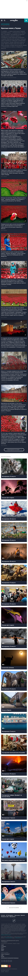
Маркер (2, 949)
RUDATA (2, 956)
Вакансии (23, 915)
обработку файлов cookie (6, 934)
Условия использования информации (9, 968)
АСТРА (2, 950)
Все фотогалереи (14, 907)
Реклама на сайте (5, 916)
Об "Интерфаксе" (10, 915)
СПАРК (2, 945)
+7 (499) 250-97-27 (18, 937)
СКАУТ (2, 947)
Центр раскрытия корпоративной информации (9, 958)
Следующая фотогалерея (13, 449)
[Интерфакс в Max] (11, 961)
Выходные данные (5, 970)
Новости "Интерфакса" (5, 954)
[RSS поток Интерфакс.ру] (9, 961)
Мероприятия (12, 916)
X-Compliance (3, 946)
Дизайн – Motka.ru (5, 971)
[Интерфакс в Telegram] (4, 961)
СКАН (2, 955)
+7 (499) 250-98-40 (8, 937)
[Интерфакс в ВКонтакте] (7, 961)
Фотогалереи (5, 24)
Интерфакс (14, 20)
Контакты (3, 915)
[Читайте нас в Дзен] (2, 961)
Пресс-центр (17, 915)
